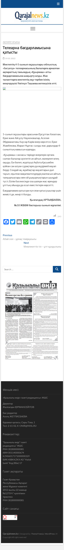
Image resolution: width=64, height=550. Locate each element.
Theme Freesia (37, 534)
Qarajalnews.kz (11, 533)
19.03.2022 (10, 58)
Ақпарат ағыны (11, 42)
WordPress (50, 534)
